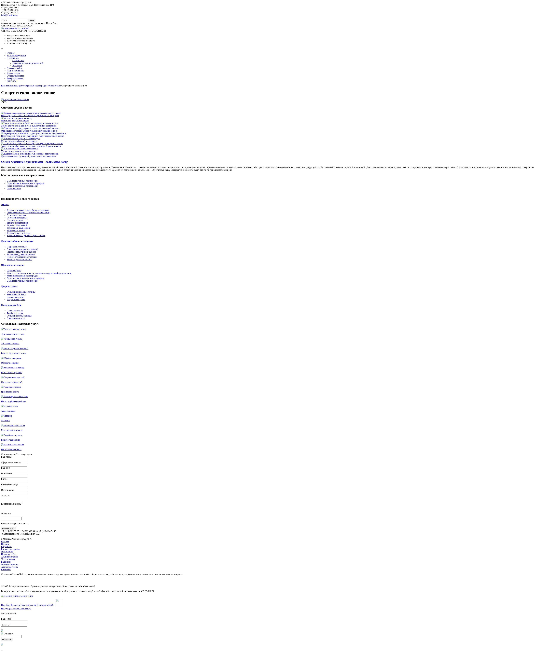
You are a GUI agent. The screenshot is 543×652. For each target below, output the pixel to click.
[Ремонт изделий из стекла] (14, 348)
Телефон (5, 495)
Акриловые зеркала (16, 215)
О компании (13, 58)
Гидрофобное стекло (17, 246)
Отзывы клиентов (15, 76)
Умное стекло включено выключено (18, 151)
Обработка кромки (10, 363)
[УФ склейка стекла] (11, 339)
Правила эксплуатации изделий (27, 63)
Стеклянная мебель (11, 305)
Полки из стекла (15, 310)
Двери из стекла (9, 286)
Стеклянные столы (16, 318)
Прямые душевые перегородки (22, 257)
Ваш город (6, 457)
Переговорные (14, 188)
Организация (7, 490)
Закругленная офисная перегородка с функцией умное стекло (31, 146)
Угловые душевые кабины (19, 259)
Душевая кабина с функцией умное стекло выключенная (28, 156)
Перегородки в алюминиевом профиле (25, 183)
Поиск (31, 20)
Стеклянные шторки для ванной (22, 249)
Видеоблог (6, 546)
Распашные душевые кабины (21, 254)
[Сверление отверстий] (12, 377)
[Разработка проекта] (11, 435)
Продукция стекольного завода (16, 608)
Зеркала (5, 204)
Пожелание (6, 473)
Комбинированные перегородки (22, 186)
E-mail (4, 479)
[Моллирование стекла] (13, 425)
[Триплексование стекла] (13, 329)
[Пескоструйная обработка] (14, 396)
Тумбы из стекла (15, 313)
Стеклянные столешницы (19, 316)
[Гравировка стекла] (11, 387)
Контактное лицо (9, 484)
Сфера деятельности (11, 462)
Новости (5, 544)
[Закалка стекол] (9, 406)
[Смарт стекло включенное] (15, 99)
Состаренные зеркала (17, 217)
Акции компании (15, 70)
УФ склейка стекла (10, 343)
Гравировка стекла (10, 392)
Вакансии (17, 65)
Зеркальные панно (16, 230)
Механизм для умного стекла (15, 120)
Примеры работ (14, 68)
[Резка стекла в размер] (12, 367)
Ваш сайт (5, 468)
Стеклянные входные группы (21, 292)
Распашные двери (15, 297)
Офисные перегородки (36, 85)
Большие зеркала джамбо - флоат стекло (26, 235)
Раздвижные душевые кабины (21, 252)
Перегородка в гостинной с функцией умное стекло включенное (32, 136)
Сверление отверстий (11, 382)
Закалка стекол (8, 411)
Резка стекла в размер (11, 372)
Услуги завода (13, 73)
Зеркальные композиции (19, 228)
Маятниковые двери (16, 294)
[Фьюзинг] (6, 416)
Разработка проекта (10, 440)
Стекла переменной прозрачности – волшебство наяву (34, 161)
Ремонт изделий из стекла (13, 353)
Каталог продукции (16, 55)
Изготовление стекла (11, 449)
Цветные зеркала (15, 220)
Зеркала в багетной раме (18, 233)
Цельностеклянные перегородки (22, 181)
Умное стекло (54, 85)
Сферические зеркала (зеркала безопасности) (28, 212)
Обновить (6, 513)
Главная (10, 53)
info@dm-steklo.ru (9, 15)
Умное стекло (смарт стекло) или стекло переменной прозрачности (39, 273)
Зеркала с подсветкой (17, 225)
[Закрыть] (2, 650)
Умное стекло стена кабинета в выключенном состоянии (28, 126)
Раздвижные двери (16, 299)
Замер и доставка (15, 78)
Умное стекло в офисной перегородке (19, 141)
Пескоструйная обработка (13, 401)
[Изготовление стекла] (12, 444)
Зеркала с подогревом (17, 223)
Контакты (11, 81)
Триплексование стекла (12, 334)
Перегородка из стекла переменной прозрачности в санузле (30, 115)
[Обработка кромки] (11, 358)
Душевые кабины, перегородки (17, 241)
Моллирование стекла (11, 430)
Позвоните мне (8, 528)
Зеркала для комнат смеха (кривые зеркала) (28, 210)
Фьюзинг (5, 420)
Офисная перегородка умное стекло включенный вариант (29, 131)
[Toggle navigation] (2, 48)
